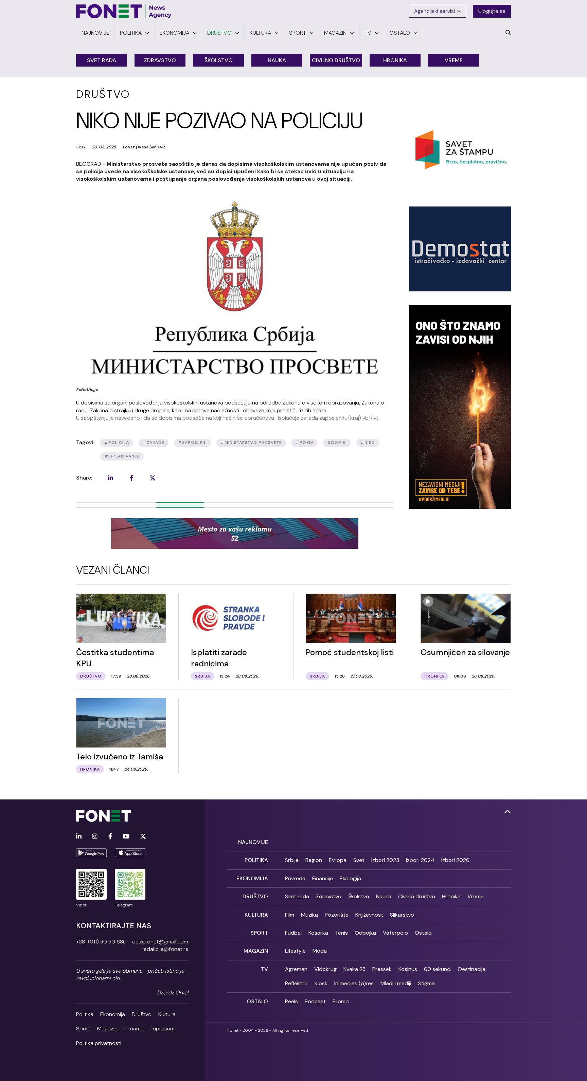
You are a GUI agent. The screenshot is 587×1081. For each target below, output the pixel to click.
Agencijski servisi (434, 11)
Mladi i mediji (395, 983)
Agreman (296, 969)
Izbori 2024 (420, 860)
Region (313, 860)
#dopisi (337, 442)
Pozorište (337, 914)
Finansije (322, 878)
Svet (358, 860)
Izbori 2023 (385, 860)
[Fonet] (124, 11)
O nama (134, 1028)
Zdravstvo (160, 60)
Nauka (277, 60)
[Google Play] (91, 852)
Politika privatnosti (98, 1043)
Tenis (341, 932)
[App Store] (130, 852)
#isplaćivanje (122, 456)
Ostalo (423, 932)
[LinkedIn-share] (110, 478)
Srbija (292, 860)
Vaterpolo (395, 932)
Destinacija (471, 969)
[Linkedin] (79, 836)
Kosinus (407, 969)
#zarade (153, 442)
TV (264, 969)
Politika (84, 1014)
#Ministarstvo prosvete (251, 442)
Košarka (318, 932)
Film (289, 914)
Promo (341, 1001)
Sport (83, 1028)
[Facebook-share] (131, 478)
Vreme (454, 60)
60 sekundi (437, 969)
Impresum (162, 1028)
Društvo (142, 1014)
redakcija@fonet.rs (165, 949)
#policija (116, 442)
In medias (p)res (354, 983)
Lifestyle (295, 950)
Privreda (295, 878)
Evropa (337, 860)
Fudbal (293, 932)
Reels (291, 1001)
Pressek (382, 969)
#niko (367, 442)
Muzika (309, 914)
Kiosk (321, 983)
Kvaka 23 (354, 969)
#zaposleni (192, 442)
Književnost (369, 914)
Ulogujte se (491, 11)
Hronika (395, 60)
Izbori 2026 (455, 860)
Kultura (167, 1014)
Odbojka (365, 932)
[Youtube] (126, 836)
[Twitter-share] (152, 478)
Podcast (315, 1001)
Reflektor (296, 983)
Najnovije (253, 842)
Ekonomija (112, 1014)
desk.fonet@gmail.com (160, 941)
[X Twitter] (143, 836)
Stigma (426, 983)
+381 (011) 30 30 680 (101, 941)
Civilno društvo (336, 60)
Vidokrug (325, 969)
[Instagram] (94, 836)
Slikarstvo (402, 914)
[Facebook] (110, 836)
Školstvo (218, 60)
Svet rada (101, 60)
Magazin (107, 1028)
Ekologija (350, 878)
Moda (320, 950)
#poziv (305, 442)
